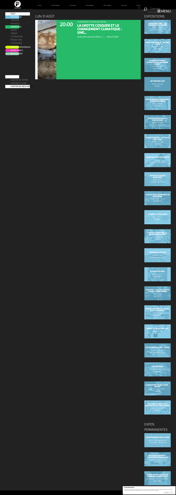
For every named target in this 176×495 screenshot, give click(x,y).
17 (91, 7)
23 (112, 7)
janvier (124, 5)
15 (84, 7)
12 (74, 7)
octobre (72, 5)
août (40, 5)
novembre (90, 5)
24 (115, 7)
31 (139, 7)
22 (108, 7)
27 (125, 7)
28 (129, 7)
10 (67, 7)
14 (81, 7)
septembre (55, 5)
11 (71, 7)
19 (98, 7)
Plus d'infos (166, 492)
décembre (107, 5)
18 (95, 7)
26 (122, 7)
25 (118, 7)
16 (88, 7)
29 (132, 7)
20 (101, 7)
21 (105, 7)
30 (136, 7)
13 (77, 7)
